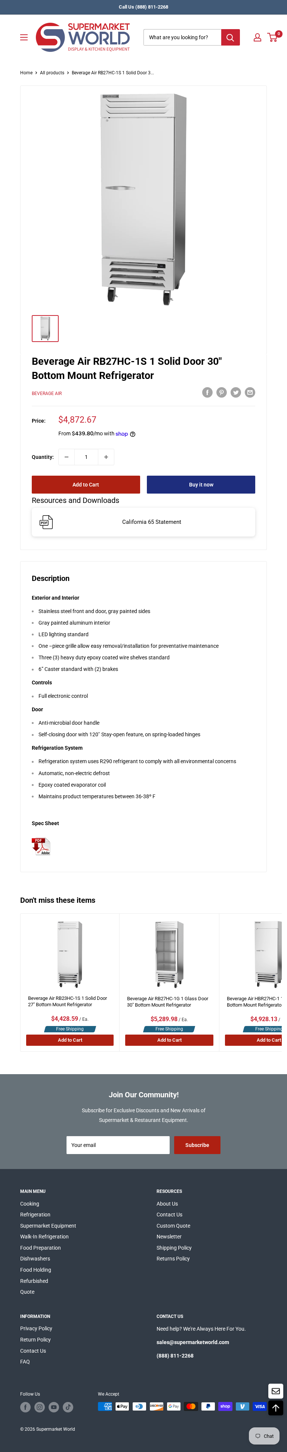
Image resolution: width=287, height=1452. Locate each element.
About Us (167, 1204)
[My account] (257, 37)
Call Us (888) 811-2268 (143, 7)
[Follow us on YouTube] (54, 1407)
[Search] (230, 37)
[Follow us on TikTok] (68, 1407)
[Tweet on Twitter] (236, 392)
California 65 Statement (151, 522)
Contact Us (169, 1215)
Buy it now (201, 485)
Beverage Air (47, 393)
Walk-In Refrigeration (44, 1237)
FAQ (25, 1362)
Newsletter (169, 1237)
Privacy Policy (36, 1328)
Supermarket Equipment (48, 1226)
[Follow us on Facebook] (25, 1407)
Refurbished (34, 1281)
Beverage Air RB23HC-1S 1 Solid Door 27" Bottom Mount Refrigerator (67, 1001)
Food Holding (35, 1270)
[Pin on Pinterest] (221, 392)
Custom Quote (173, 1226)
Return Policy (35, 1340)
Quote (27, 1292)
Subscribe (197, 1145)
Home (26, 72)
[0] (272, 37)
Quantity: (43, 457)
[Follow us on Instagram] (39, 1407)
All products (52, 72)
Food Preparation (40, 1248)
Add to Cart (85, 485)
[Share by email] (250, 392)
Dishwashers (35, 1259)
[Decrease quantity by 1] (66, 457)
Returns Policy (173, 1259)
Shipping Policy (174, 1248)
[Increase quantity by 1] (106, 457)
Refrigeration (35, 1215)
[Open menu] (24, 37)
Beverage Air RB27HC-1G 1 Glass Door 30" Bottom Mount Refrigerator (167, 1002)
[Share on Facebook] (207, 392)
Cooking (29, 1204)
